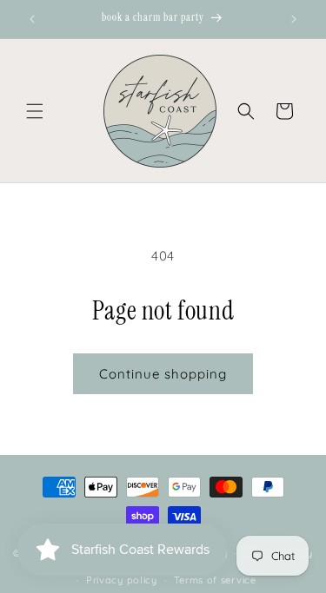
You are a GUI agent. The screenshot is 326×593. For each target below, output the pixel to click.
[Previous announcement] (32, 19)
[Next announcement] (294, 19)
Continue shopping (163, 374)
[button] (35, 111)
